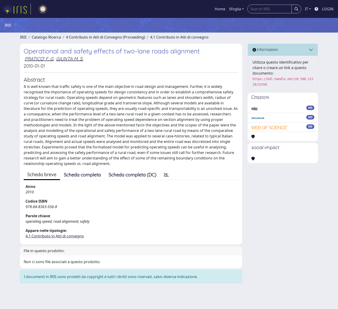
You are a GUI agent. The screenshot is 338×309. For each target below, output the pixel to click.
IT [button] (306, 8)
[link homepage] (17, 8)
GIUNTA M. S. (69, 58)
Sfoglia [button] (235, 8)
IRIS (23, 37)
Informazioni (267, 49)
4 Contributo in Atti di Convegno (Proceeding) (105, 37)
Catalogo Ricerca (46, 37)
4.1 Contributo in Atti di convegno (179, 37)
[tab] (166, 175)
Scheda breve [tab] (41, 174)
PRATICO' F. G (39, 58)
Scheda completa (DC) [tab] (132, 175)
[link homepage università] (42, 8)
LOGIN (327, 8)
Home (220, 8)
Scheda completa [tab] (82, 175)
